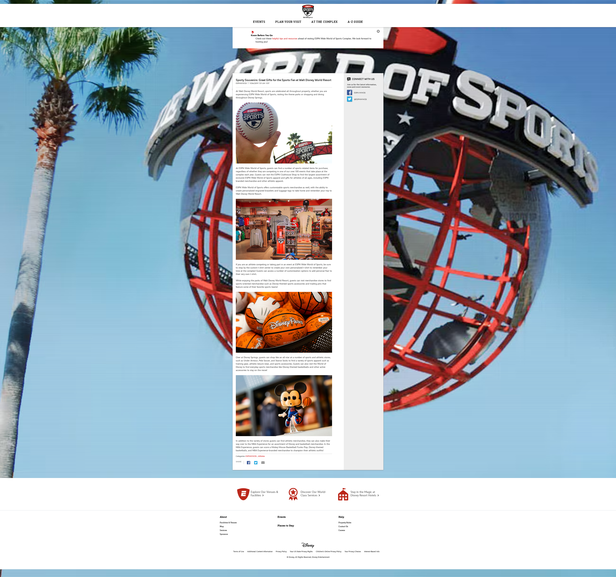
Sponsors (224, 534)
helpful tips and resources (284, 38)
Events (282, 517)
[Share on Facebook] (248, 462)
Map (222, 526)
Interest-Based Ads (372, 551)
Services (223, 530)
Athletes (261, 456)
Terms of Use (238, 551)
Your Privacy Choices (353, 551)
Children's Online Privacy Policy (328, 551)
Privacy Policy (281, 551)
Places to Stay (286, 525)
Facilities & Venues (228, 522)
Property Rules (344, 522)
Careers (341, 530)
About (223, 517)
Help (341, 517)
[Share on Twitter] (255, 462)
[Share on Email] (263, 462)
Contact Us (343, 526)
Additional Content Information (260, 551)
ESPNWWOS (251, 456)
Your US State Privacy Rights (301, 551)
